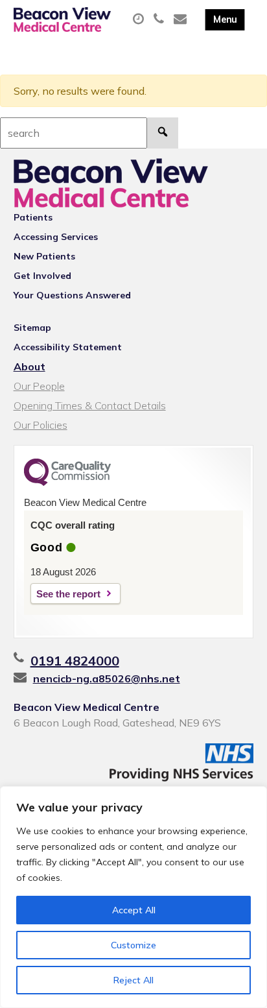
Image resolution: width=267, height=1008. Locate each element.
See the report (68, 593)
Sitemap (32, 327)
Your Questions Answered (72, 295)
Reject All (133, 980)
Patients (33, 217)
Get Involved (42, 276)
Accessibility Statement (68, 347)
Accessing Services (56, 237)
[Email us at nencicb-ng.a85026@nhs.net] (182, 19)
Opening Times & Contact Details (90, 405)
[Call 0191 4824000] (160, 19)
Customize (133, 945)
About (29, 366)
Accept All (134, 910)
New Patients (44, 256)
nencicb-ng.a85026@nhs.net (106, 678)
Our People (39, 385)
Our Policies (40, 424)
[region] (133, 897)
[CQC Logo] (67, 482)
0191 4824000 (74, 661)
